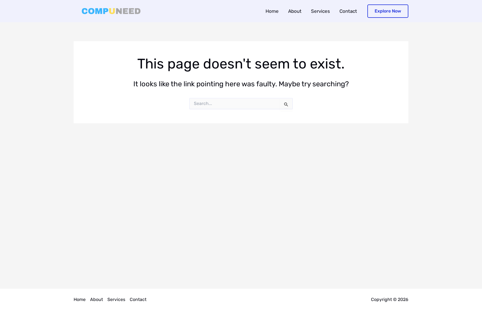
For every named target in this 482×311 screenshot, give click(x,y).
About (295, 11)
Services (320, 11)
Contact (348, 11)
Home (272, 11)
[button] (387, 11)
